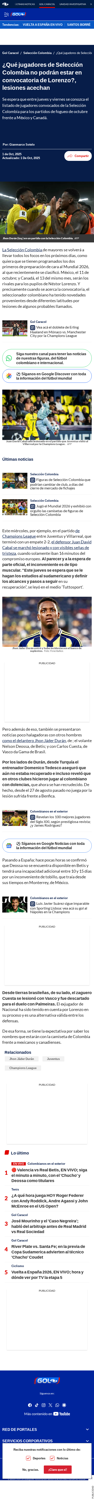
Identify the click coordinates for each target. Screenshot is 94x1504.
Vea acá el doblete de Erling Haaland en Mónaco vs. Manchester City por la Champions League (58, 331)
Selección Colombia (37, 53)
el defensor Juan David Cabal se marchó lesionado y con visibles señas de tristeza (46, 547)
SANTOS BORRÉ (79, 25)
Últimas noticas (25, 4)
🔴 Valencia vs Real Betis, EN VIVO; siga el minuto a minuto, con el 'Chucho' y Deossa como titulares (49, 1175)
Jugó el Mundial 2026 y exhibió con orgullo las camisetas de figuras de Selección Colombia (60, 510)
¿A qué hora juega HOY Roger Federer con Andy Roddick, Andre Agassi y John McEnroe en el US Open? (49, 1200)
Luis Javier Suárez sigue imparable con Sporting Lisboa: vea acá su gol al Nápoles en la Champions (59, 907)
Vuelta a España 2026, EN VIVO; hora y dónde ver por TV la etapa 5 (47, 1274)
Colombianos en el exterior (49, 811)
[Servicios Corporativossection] (87, 1441)
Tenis (15, 1189)
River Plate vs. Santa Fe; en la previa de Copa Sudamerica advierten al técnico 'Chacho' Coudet (48, 1252)
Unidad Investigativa (73, 4)
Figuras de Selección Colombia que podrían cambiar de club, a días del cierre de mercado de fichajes (60, 483)
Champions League (23, 1068)
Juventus (53, 1059)
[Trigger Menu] (6, 14)
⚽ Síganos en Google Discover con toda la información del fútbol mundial (51, 376)
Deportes (39, 1458)
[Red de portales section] (87, 1429)
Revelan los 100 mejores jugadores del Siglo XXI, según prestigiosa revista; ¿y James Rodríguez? (60, 821)
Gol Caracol (47, 4)
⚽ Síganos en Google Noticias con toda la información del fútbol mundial (50, 845)
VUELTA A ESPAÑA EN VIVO (43, 25)
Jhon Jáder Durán (21, 1059)
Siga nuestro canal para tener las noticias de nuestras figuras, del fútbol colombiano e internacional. (51, 358)
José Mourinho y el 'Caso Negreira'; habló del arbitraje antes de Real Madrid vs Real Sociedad (48, 1226)
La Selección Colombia (22, 249)
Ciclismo (17, 1266)
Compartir (82, 156)
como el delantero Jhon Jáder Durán (34, 740)
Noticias (62, 1458)
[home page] (5, 4)
